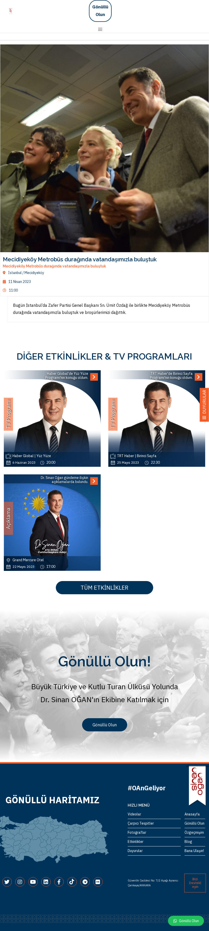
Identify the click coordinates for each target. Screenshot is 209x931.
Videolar (134, 814)
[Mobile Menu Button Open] (100, 29)
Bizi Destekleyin (195, 883)
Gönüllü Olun (100, 10)
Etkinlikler (135, 841)
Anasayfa (192, 814)
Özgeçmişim (194, 832)
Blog (188, 841)
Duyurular (135, 850)
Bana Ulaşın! (194, 850)
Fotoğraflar (137, 832)
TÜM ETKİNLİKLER (104, 587)
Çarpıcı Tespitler (141, 823)
